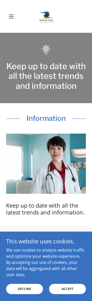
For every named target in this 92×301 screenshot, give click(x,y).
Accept (67, 289)
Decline (24, 289)
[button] (12, 16)
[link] (46, 16)
